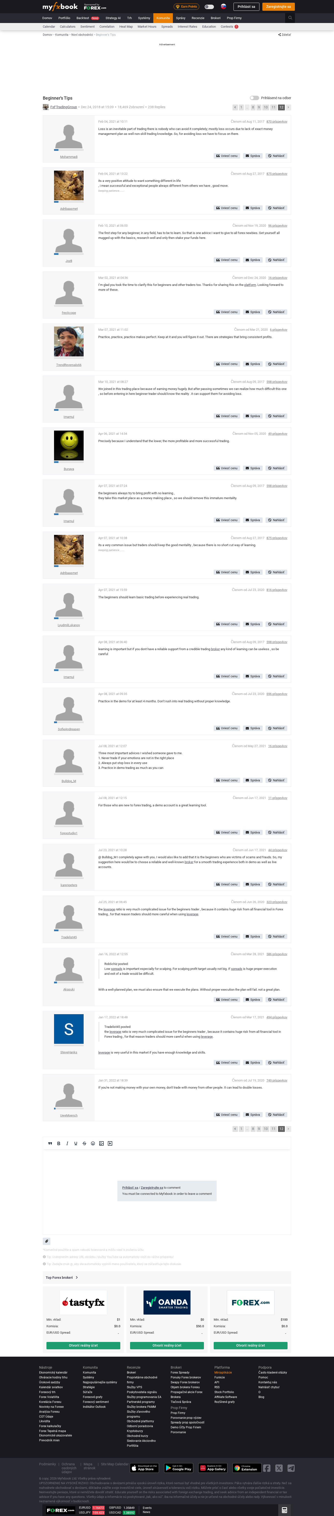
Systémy (144, 18)
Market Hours (147, 26)
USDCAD (115, 1512)
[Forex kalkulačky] (284, 1510)
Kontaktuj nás (267, 1382)
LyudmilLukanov (69, 625)
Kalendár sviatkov (51, 1387)
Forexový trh (47, 1392)
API (216, 1382)
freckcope (69, 313)
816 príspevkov (277, 590)
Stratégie (89, 1387)
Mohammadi (69, 157)
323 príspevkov (277, 902)
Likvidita (44, 1421)
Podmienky (47, 1464)
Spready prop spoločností (187, 1422)
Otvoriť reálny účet (83, 1345)
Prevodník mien (49, 1440)
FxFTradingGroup (63, 107)
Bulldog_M (69, 781)
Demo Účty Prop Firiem (186, 1427)
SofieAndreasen (69, 729)
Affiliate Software (225, 1397)
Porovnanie (178, 1432)
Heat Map (126, 26)
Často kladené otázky (272, 1372)
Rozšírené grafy (224, 1402)
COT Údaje (46, 1416)
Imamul (69, 417)
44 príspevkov (277, 850)
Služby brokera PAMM (141, 1407)
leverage (109, 909)
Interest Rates (187, 26)
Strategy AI (113, 18)
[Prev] (235, 107)
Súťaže (87, 1392)
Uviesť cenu (229, 156)
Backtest (87, 18)
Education (209, 26)
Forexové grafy (92, 1397)
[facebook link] (266, 1468)
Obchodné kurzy (137, 1436)
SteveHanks (68, 1052)
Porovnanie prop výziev (186, 1418)
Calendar (49, 26)
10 (266, 107)
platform (250, 285)
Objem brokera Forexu (185, 1387)
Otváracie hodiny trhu (53, 1377)
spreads (116, 969)
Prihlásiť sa (246, 7)
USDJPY (85, 1512)
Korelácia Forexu (50, 1402)
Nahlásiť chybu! (268, 1387)
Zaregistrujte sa (278, 7)
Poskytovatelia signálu (142, 1392)
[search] (293, 18)
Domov (47, 18)
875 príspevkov (277, 174)
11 (274, 107)
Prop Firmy (234, 18)
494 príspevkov (277, 1017)
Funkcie (219, 1377)
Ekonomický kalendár (53, 1372)
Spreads (167, 26)
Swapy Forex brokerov (185, 1382)
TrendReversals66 (68, 365)
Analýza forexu (49, 1411)
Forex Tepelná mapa (52, 1431)
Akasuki (69, 989)
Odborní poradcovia (140, 1426)
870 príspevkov (277, 121)
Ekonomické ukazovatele (55, 1435)
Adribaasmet (69, 209)
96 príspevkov (277, 225)
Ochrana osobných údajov (69, 1468)
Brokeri (216, 18)
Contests (229, 26)
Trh (129, 18)
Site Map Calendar (115, 1464)
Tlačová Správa (181, 1402)
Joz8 (69, 261)
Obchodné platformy (140, 1421)
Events (147, 1508)
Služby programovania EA (144, 1397)
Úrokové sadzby (49, 1382)
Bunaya (69, 469)
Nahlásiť (279, 156)
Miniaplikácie (223, 1372)
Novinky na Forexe (51, 1407)
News (146, 1512)
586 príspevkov (277, 954)
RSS (217, 1387)
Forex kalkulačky (50, 1426)
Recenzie (198, 18)
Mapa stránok (89, 1466)
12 (281, 107)
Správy (180, 18)
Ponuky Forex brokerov (186, 1377)
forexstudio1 (69, 833)
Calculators (68, 26)
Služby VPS (134, 1387)
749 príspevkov (277, 1080)
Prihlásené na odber (276, 98)
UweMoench (69, 1115)
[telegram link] (291, 1468)
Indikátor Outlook (94, 1407)
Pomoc (263, 1377)
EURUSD (85, 1507)
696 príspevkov (277, 694)
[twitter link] (279, 1468)
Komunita (163, 18)
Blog (261, 1397)
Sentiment (87, 26)
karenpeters (69, 885)
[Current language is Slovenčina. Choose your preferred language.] (223, 6)
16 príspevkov (277, 278)
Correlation (107, 26)
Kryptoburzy (135, 1431)
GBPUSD (115, 1507)
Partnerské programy (141, 1402)
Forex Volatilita (49, 1397)
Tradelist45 (69, 937)
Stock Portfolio (224, 1392)
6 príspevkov (278, 329)
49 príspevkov (277, 433)
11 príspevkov (277, 798)
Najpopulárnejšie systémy (100, 1382)
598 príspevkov (277, 382)
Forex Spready (180, 1372)
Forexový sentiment (96, 1402)
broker (215, 649)
